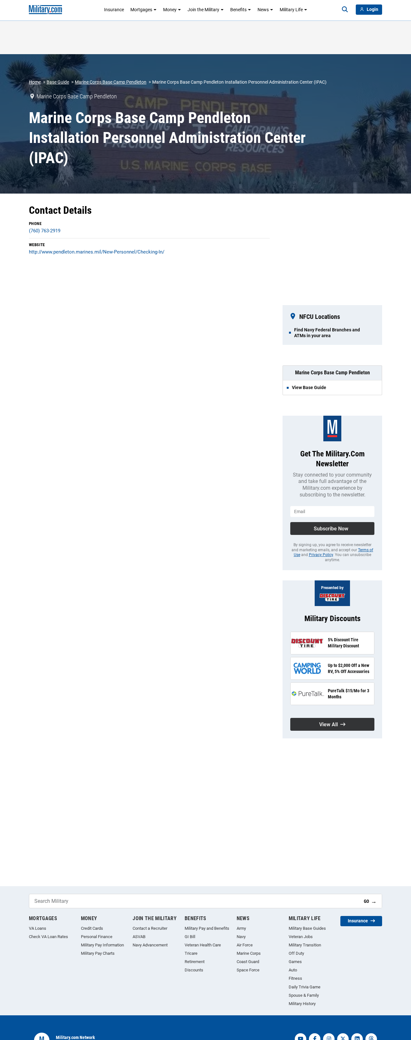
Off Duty (296, 953)
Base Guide (58, 82)
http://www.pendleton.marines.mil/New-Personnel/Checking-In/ (96, 252)
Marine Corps (249, 953)
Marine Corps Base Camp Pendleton (110, 82)
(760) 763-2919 (44, 231)
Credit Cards (92, 928)
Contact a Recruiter (150, 928)
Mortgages (141, 9)
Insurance (114, 9)
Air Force (245, 945)
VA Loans (37, 928)
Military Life (291, 9)
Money (170, 9)
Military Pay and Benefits (207, 928)
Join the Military (203, 9)
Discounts (194, 970)
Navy (241, 936)
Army (241, 928)
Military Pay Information (102, 945)
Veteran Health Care (203, 945)
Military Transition (305, 945)
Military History (302, 1003)
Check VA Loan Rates (48, 936)
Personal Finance (96, 936)
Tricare (191, 953)
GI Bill (190, 936)
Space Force (248, 970)
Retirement (195, 961)
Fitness (295, 978)
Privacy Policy (321, 555)
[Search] (344, 9)
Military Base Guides (307, 928)
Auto (293, 970)
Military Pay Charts (98, 953)
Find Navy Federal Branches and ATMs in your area (327, 332)
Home (35, 82)
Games (295, 961)
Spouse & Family (304, 995)
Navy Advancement (150, 945)
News (263, 9)
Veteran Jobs (301, 936)
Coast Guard (248, 961)
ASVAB (139, 936)
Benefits (238, 9)
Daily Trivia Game (304, 987)
